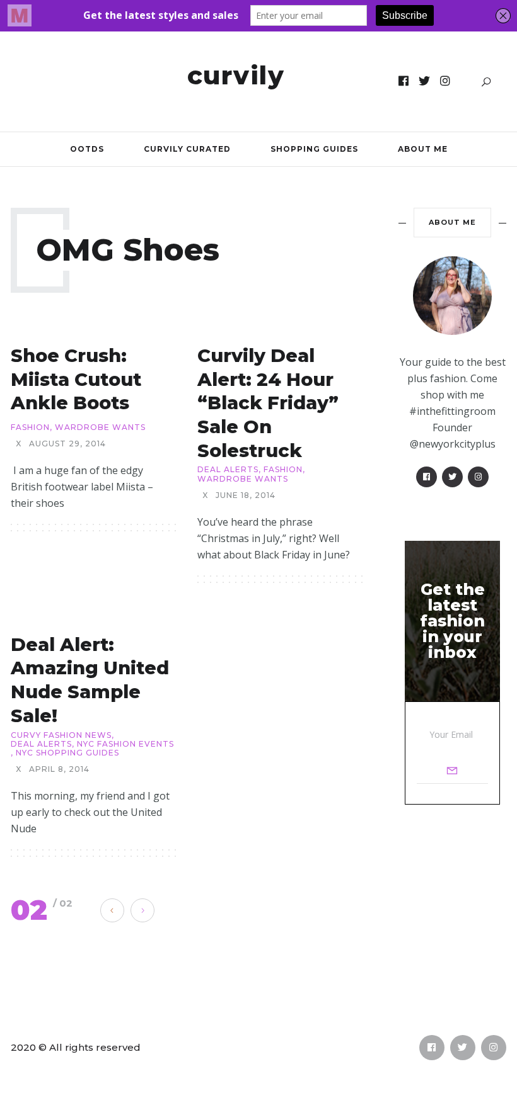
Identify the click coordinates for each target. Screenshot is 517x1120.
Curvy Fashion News (61, 735)
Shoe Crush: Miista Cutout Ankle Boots (76, 379)
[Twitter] (425, 81)
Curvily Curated (187, 149)
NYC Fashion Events (125, 744)
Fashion (30, 427)
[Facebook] (403, 81)
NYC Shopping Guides (67, 753)
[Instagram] (445, 81)
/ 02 (63, 903)
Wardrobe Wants (100, 427)
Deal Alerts (227, 469)
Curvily (236, 75)
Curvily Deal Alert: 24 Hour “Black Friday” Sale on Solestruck (268, 402)
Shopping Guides (314, 149)
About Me (423, 149)
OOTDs (87, 149)
